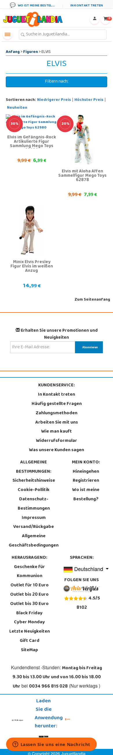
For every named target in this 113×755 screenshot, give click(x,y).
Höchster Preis (88, 100)
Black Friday (29, 613)
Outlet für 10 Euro (29, 585)
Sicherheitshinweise (33, 481)
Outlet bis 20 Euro (29, 594)
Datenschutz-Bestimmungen (34, 504)
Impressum (34, 518)
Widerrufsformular (56, 441)
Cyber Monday (29, 622)
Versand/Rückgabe (33, 527)
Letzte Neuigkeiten (29, 631)
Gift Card (29, 641)
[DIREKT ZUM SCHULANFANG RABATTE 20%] (82, 139)
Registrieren (86, 481)
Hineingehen (86, 471)
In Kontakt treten (56, 394)
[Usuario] (94, 19)
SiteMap (29, 650)
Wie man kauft (56, 431)
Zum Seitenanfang (92, 300)
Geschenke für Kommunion (29, 572)
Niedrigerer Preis (54, 100)
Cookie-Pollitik (34, 490)
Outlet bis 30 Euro (29, 604)
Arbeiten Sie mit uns (56, 422)
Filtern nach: (56, 81)
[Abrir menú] (7, 34)
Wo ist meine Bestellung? (85, 495)
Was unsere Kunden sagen (56, 450)
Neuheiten (17, 108)
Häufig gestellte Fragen (57, 404)
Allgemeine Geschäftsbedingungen (34, 541)
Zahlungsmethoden (56, 413)
